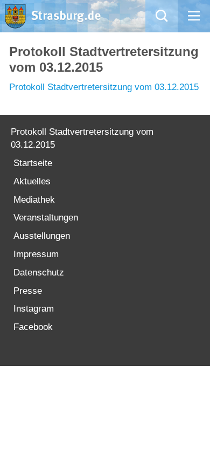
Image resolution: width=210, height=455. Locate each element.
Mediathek (34, 200)
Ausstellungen (41, 236)
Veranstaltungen (45, 217)
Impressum (36, 254)
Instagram (33, 309)
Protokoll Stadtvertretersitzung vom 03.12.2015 (104, 87)
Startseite (32, 163)
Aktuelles (32, 181)
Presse (27, 291)
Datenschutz (38, 272)
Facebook (33, 327)
